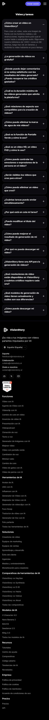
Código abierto (8, 661)
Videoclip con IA (9, 410)
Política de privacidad (12, 680)
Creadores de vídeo (11, 537)
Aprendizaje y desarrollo (13, 550)
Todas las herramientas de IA (15, 527)
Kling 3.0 (6, 633)
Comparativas (8, 656)
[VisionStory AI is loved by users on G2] (24, 386)
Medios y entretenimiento (13, 563)
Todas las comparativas (13, 605)
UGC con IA (7, 487)
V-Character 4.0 (9, 615)
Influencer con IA (9, 491)
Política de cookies (10, 684)
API (3, 708)
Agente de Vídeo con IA (13, 406)
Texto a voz (7, 437)
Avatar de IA (7, 482)
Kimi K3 (5, 624)
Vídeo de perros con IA (12, 472)
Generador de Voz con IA (13, 518)
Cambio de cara (9, 463)
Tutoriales (6, 648)
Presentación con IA (11, 424)
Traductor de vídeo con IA (13, 513)
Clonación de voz (10, 432)
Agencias (6, 559)
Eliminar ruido (8, 459)
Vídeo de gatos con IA (12, 468)
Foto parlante (8, 522)
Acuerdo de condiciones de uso (16, 693)
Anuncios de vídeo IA (11, 419)
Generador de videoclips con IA (16, 504)
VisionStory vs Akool (11, 600)
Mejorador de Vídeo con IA (14, 500)
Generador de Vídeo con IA (14, 496)
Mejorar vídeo (8, 446)
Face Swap (7, 509)
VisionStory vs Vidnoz (12, 596)
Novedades (7, 670)
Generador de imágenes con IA (16, 441)
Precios (5, 704)
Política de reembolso (11, 689)
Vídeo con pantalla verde (13, 450)
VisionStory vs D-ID (11, 587)
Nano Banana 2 (9, 620)
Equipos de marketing (12, 541)
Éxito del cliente (9, 555)
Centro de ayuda (9, 652)
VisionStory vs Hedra (11, 592)
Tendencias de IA (10, 665)
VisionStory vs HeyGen (12, 578)
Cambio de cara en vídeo (13, 415)
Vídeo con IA (8, 401)
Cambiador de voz (10, 454)
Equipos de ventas (10, 546)
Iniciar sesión (33, 4)
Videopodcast (8, 428)
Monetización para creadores (15, 568)
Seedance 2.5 (8, 628)
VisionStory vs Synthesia (13, 583)
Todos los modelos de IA (13, 637)
